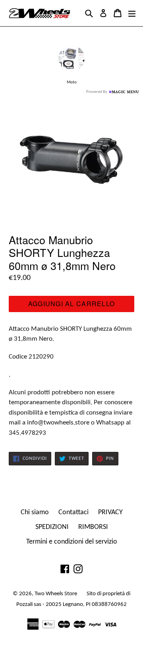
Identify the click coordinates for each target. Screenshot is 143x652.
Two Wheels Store (56, 594)
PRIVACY (110, 512)
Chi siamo (35, 512)
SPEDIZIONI (52, 527)
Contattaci (73, 512)
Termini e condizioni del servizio (71, 542)
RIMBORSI (93, 527)
